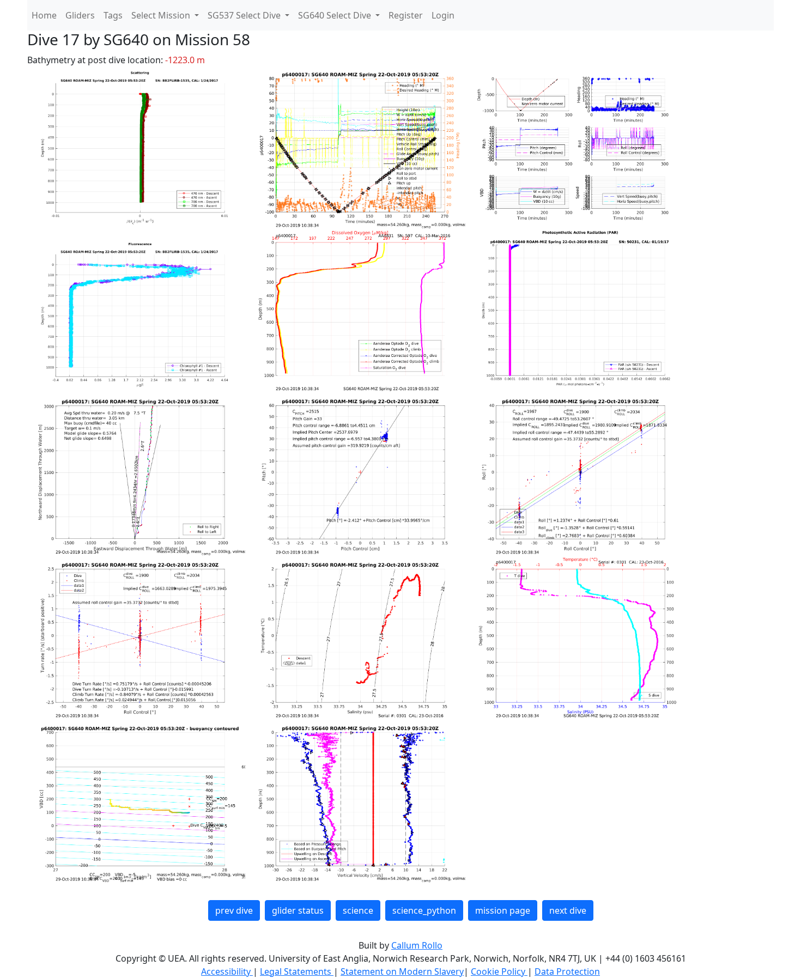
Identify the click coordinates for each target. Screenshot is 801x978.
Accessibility (227, 971)
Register (406, 15)
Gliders (80, 15)
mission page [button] (502, 910)
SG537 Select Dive (245, 15)
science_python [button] (424, 910)
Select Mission (161, 15)
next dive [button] (567, 910)
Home (44, 15)
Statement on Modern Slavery (402, 971)
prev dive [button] (234, 910)
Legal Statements (296, 971)
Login (443, 15)
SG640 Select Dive (335, 15)
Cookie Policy (499, 971)
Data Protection (567, 971)
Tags (113, 15)
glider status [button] (298, 910)
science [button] (358, 910)
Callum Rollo (416, 945)
